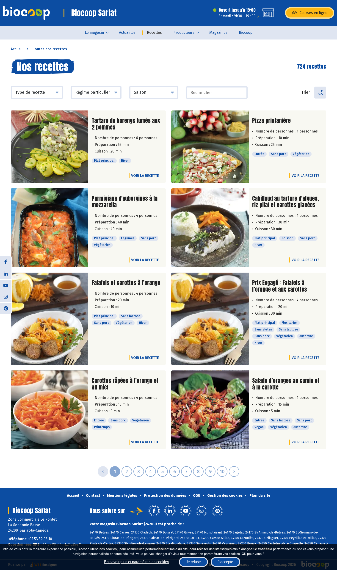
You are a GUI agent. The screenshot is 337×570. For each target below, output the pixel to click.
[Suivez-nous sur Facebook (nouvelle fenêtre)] (5, 262)
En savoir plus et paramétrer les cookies (136, 562)
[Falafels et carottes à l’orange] (49, 319)
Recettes (154, 32)
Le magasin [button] (94, 32)
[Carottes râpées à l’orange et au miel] (49, 409)
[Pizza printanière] (210, 146)
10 (222, 471)
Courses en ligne (313, 13)
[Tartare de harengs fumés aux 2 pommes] (49, 146)
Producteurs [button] (183, 32)
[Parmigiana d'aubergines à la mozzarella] (49, 227)
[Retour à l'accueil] (26, 13)
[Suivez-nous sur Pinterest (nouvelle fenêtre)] (5, 308)
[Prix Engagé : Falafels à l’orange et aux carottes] (210, 319)
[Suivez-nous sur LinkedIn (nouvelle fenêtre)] (5, 273)
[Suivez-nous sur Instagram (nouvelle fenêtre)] (5, 296)
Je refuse (193, 562)
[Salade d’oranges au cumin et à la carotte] (210, 409)
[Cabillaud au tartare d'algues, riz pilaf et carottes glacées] (210, 227)
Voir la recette (145, 175)
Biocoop (245, 32)
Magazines (218, 32)
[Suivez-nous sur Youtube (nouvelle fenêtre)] (5, 285)
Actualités (127, 32)
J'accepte (225, 562)
